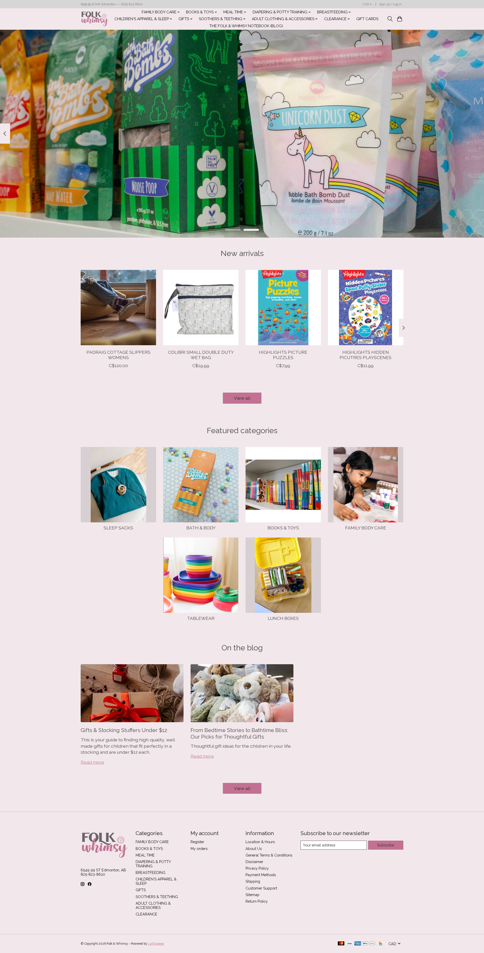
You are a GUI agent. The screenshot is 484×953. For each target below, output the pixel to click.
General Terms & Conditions (269, 855)
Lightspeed (156, 943)
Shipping (253, 881)
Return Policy (257, 901)
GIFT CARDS (367, 19)
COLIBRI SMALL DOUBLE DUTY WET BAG (201, 355)
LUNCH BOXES (283, 618)
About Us (254, 848)
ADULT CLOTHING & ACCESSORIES (153, 905)
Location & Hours (260, 842)
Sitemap (252, 895)
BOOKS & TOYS (283, 527)
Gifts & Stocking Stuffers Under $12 (124, 730)
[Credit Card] (380, 943)
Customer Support (261, 888)
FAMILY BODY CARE (365, 527)
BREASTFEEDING (150, 872)
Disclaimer (254, 862)
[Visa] (349, 943)
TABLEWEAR (201, 618)
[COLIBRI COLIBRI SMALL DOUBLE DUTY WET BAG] (200, 307)
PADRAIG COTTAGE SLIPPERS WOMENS (118, 355)
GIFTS (141, 890)
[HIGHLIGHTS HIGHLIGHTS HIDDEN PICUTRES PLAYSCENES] (365, 307)
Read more (92, 762)
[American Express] (357, 943)
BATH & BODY (201, 527)
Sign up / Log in (390, 4)
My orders (199, 848)
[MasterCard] (341, 943)
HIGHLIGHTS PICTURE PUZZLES (283, 355)
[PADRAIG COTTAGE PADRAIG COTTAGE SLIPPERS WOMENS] (118, 307)
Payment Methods (261, 875)
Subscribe (385, 845)
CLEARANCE (146, 914)
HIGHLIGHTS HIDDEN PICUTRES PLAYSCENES (365, 355)
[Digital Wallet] (369, 943)
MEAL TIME (145, 855)
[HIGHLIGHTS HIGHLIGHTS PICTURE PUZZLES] (283, 307)
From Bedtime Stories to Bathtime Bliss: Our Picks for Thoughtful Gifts (239, 733)
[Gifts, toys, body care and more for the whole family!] (95, 19)
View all (242, 398)
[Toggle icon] (390, 18)
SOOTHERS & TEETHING (157, 897)
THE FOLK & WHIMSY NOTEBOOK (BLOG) (246, 26)
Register (197, 842)
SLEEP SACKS (118, 527)
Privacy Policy (257, 868)
